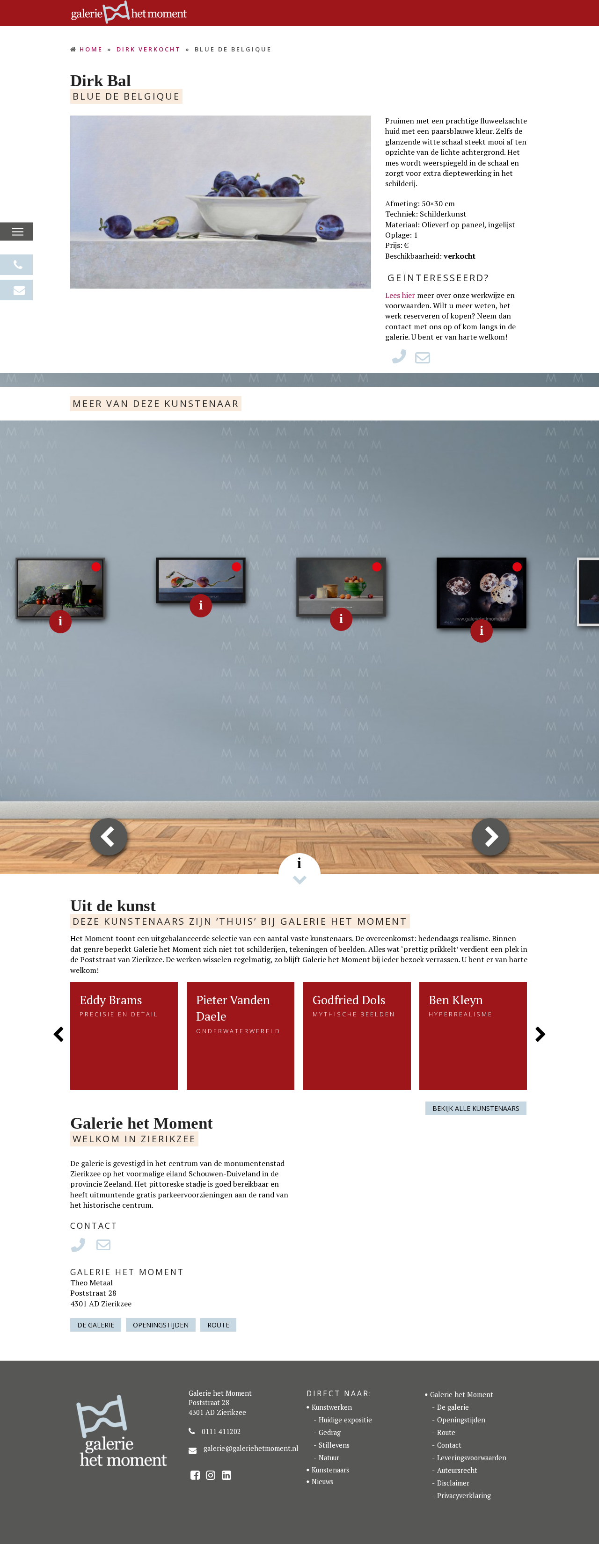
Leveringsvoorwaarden (471, 1457)
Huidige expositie (345, 1419)
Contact (449, 1445)
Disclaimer (453, 1483)
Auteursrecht (457, 1470)
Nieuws (322, 1481)
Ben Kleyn (456, 1000)
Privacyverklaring (464, 1495)
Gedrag (330, 1432)
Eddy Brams (111, 1000)
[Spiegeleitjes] (481, 592)
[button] (17, 232)
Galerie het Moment (461, 1394)
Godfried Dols (349, 1000)
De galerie (95, 1324)
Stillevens (334, 1445)
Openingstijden (161, 1324)
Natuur (329, 1457)
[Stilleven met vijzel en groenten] (60, 587)
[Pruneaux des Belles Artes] (201, 579)
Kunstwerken (332, 1407)
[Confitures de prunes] (341, 586)
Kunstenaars (330, 1469)
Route (218, 1324)
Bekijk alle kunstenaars (475, 1108)
